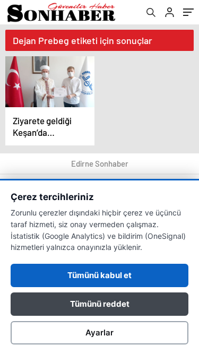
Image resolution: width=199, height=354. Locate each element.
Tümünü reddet (99, 304)
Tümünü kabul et (99, 275)
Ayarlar (99, 332)
